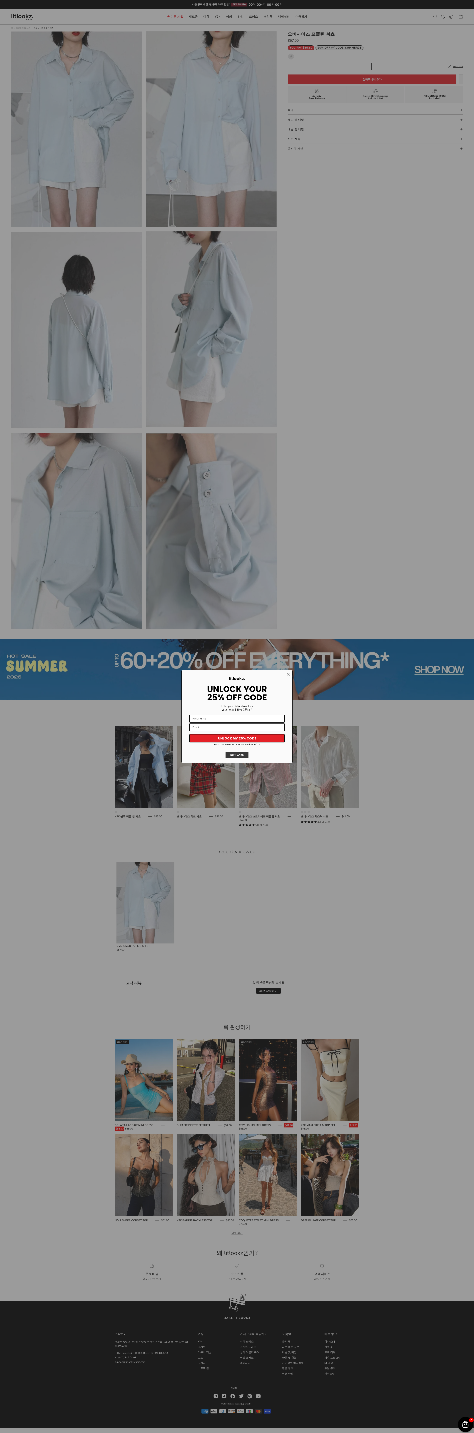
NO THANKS (237, 755)
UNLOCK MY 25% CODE (237, 738)
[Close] (288, 674)
